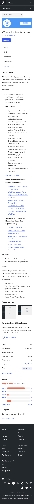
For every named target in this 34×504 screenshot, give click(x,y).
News (4, 433)
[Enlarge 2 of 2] (30, 308)
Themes (20, 433)
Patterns (21, 439)
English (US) (28, 364)
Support (6, 66)
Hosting (4, 436)
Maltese (8, 479)
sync (30, 368)
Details (6, 47)
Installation (7, 57)
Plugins (20, 436)
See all (30, 404)
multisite (25, 368)
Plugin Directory (6, 8)
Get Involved (22, 445)
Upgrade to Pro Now (12, 175)
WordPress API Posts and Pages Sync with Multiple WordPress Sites (17, 230)
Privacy (4, 439)
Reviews (6, 52)
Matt (4, 464)
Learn (4, 445)
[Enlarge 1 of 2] (14, 308)
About (4, 429)
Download (6, 40)
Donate (21, 452)
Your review (6, 404)
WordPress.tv (7, 455)
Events (20, 448)
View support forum (8, 418)
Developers (5, 452)
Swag (20, 455)
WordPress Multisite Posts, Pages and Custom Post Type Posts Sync (18, 194)
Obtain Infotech (9, 35)
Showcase (21, 429)
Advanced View (7, 373)
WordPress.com (8, 461)
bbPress (5, 467)
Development (8, 61)
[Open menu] (31, 2)
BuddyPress (7, 471)
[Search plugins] (21, 15)
